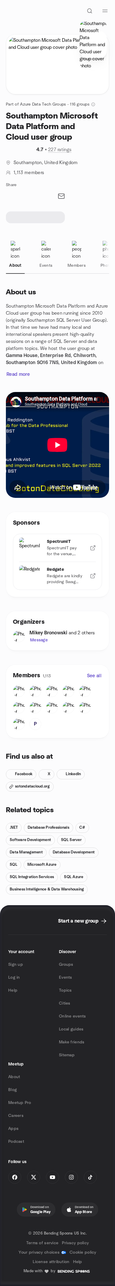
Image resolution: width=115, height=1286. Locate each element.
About (14, 1077)
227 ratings (60, 149)
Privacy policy (75, 1243)
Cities (64, 1003)
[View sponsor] (93, 548)
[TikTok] (90, 1177)
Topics (65, 990)
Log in (14, 977)
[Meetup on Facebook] (14, 1177)
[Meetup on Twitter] (33, 1177)
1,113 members (29, 172)
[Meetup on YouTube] (52, 1177)
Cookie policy (83, 1252)
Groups (66, 965)
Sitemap (67, 1055)
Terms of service (42, 1243)
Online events (72, 1016)
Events (65, 977)
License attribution (51, 1262)
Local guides (71, 1029)
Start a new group (78, 921)
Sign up (15, 965)
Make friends (71, 1042)
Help (12, 990)
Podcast (16, 1142)
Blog (12, 1090)
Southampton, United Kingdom (46, 162)
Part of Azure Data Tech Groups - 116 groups (47, 104)
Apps (13, 1129)
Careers (16, 1116)
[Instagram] (71, 1177)
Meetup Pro (19, 1103)
